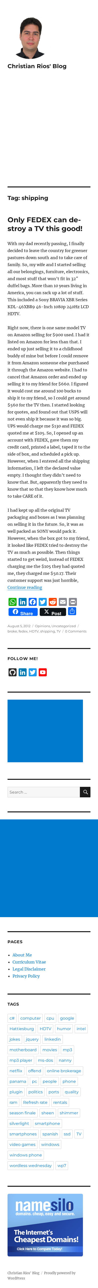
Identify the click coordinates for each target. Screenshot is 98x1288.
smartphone (47, 1123)
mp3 (67, 1049)
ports (53, 1092)
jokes (15, 1039)
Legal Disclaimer (29, 969)
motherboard (23, 1049)
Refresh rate (35, 1102)
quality (72, 1092)
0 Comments (75, 631)
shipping (47, 631)
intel (81, 1028)
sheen (47, 1113)
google (67, 1018)
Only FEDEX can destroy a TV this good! (45, 224)
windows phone (26, 1155)
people (50, 1081)
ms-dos (45, 1060)
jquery (32, 1039)
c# (12, 1018)
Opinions (42, 626)
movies (49, 1049)
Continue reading (25, 587)
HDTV (34, 631)
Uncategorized (64, 626)
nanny (65, 1060)
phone (69, 1081)
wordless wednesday (31, 1165)
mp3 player (21, 1060)
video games (22, 1144)
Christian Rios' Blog (37, 66)
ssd (67, 1134)
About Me (22, 954)
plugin (16, 1092)
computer (30, 1018)
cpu (50, 1018)
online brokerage (64, 1070)
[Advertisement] (49, 135)
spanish (50, 1134)
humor (64, 1028)
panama (18, 1081)
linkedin (52, 1039)
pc (34, 1081)
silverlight (19, 1123)
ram (13, 1102)
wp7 (62, 1165)
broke (12, 631)
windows (50, 1144)
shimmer (69, 1113)
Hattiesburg (22, 1028)
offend (34, 1070)
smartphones (23, 1134)
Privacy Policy (26, 976)
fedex (23, 631)
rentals (60, 1102)
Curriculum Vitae (29, 961)
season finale (23, 1113)
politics (35, 1092)
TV (59, 631)
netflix (16, 1070)
